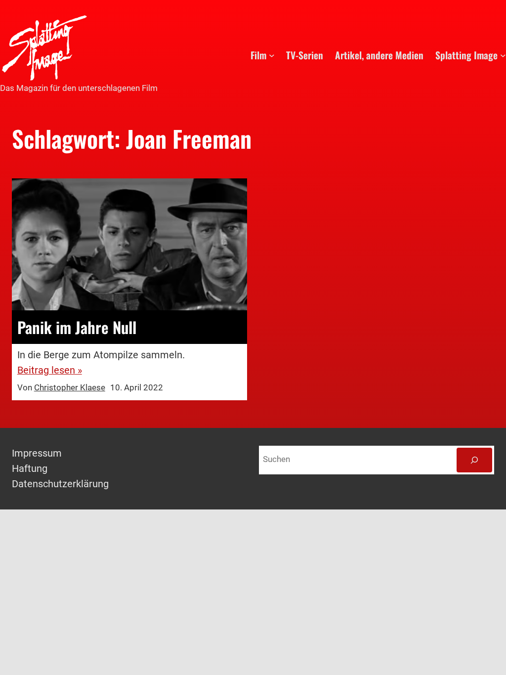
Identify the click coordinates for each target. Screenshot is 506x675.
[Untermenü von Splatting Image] (503, 55)
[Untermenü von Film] (272, 55)
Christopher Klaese (69, 387)
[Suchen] (474, 460)
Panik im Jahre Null (76, 327)
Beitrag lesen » (49, 370)
